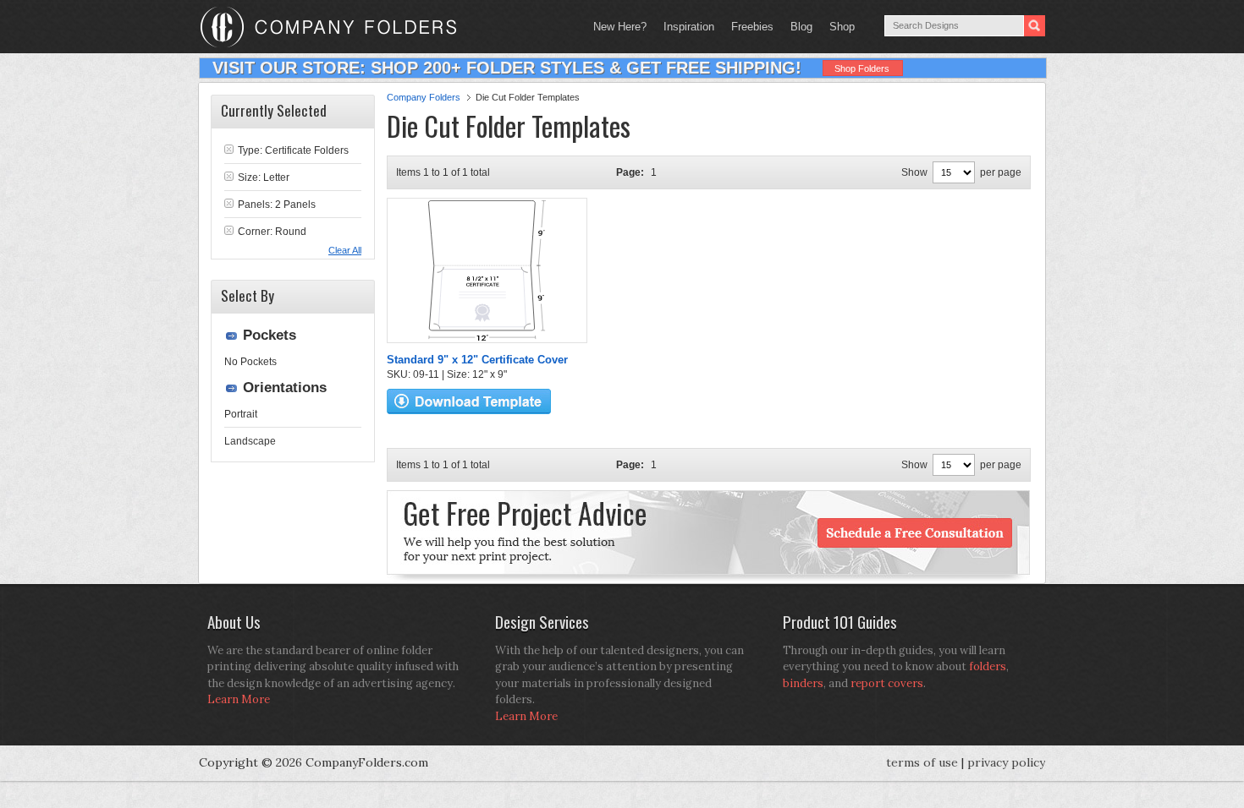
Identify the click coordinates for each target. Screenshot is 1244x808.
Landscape (250, 441)
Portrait (240, 414)
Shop (838, 26)
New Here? (620, 26)
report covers (886, 683)
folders (987, 666)
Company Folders (423, 97)
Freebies (748, 26)
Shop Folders (861, 68)
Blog (801, 26)
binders (803, 683)
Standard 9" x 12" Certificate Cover (477, 359)
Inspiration (688, 26)
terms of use (922, 762)
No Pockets (250, 362)
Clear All (344, 250)
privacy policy (1006, 762)
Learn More (238, 699)
